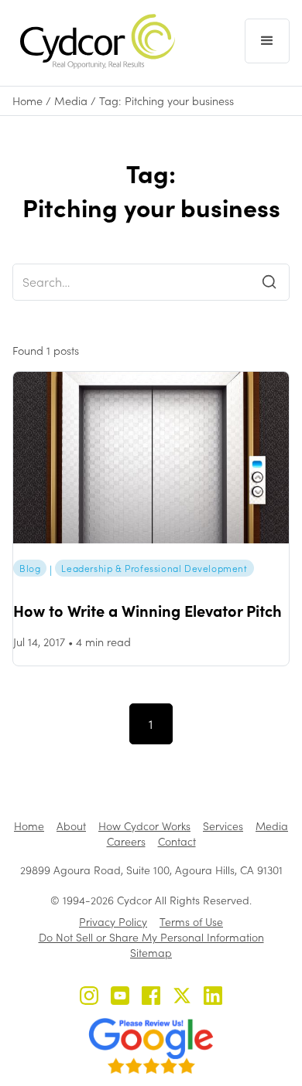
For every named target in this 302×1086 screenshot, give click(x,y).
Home (27, 101)
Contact (177, 841)
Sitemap (151, 952)
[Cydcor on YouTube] (120, 997)
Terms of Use (191, 921)
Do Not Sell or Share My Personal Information (151, 937)
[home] (93, 41)
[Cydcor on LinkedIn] (213, 997)
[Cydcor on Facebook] (151, 997)
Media (71, 101)
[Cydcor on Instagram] (89, 997)
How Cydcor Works (144, 826)
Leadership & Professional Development (154, 568)
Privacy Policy (113, 921)
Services (223, 826)
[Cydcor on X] (182, 997)
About (71, 826)
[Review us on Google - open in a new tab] (151, 1046)
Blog (29, 568)
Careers (126, 841)
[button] (267, 41)
